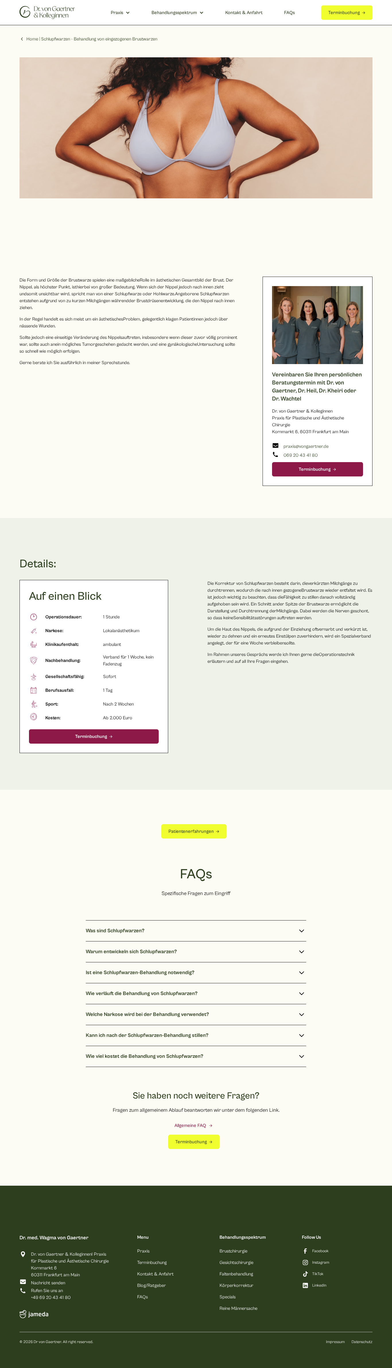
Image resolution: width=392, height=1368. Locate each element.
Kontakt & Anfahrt (244, 12)
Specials (228, 1296)
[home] (47, 12)
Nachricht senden (48, 1282)
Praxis (143, 1251)
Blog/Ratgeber (151, 1285)
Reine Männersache (238, 1308)
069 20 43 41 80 (301, 455)
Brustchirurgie (233, 1251)
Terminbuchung (152, 1262)
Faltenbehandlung (236, 1274)
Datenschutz (362, 1342)
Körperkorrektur (236, 1285)
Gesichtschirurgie (236, 1262)
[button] (120, 12)
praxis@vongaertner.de (306, 446)
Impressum (335, 1342)
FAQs (289, 12)
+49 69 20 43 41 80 (51, 1297)
